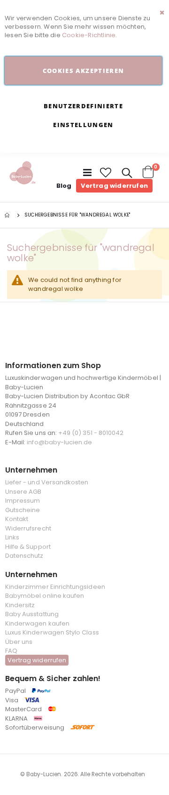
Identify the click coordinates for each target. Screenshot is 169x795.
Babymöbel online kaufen (44, 595)
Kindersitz (20, 605)
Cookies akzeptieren (83, 70)
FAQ (11, 650)
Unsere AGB (23, 491)
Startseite (8, 215)
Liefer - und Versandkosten (47, 482)
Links (12, 537)
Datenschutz (24, 555)
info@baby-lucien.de (59, 442)
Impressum (22, 500)
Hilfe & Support (28, 546)
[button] (106, 173)
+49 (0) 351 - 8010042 (90, 432)
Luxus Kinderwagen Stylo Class (52, 632)
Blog (64, 185)
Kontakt (16, 518)
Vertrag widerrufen (114, 185)
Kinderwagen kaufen (37, 623)
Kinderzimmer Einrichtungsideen (55, 586)
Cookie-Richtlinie (88, 35)
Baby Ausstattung (32, 614)
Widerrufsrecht (28, 528)
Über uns (19, 641)
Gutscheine (22, 510)
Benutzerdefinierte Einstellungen (83, 115)
